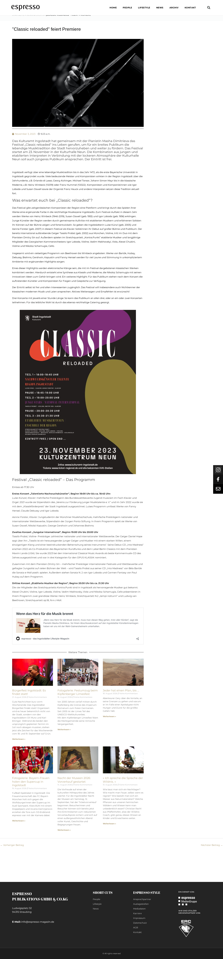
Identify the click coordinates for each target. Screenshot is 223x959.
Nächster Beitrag (212, 845)
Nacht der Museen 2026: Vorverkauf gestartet (74, 779)
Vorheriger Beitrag (12, 845)
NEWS (159, 7)
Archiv (174, 7)
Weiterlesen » (18, 739)
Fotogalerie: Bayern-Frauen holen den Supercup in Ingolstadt (30, 781)
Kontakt (190, 7)
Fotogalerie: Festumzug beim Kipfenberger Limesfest (77, 692)
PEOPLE (127, 7)
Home (113, 7)
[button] (209, 8)
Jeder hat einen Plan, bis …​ (121, 690)
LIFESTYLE (144, 7)
